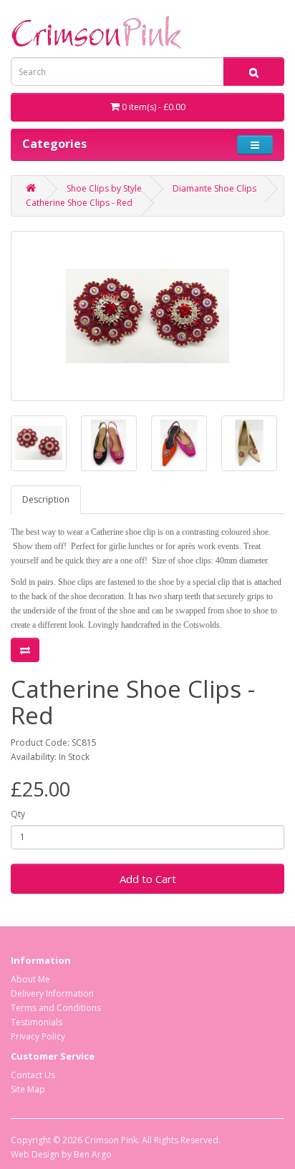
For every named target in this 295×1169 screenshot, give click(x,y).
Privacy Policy (38, 1036)
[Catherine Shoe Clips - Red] (147, 316)
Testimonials (36, 1022)
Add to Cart (148, 879)
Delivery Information (52, 993)
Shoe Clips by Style (104, 188)
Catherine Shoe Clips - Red (79, 203)
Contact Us (33, 1075)
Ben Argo (93, 1154)
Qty (18, 814)
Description (45, 499)
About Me (30, 979)
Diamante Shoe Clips (214, 188)
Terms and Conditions (56, 1008)
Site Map (28, 1089)
